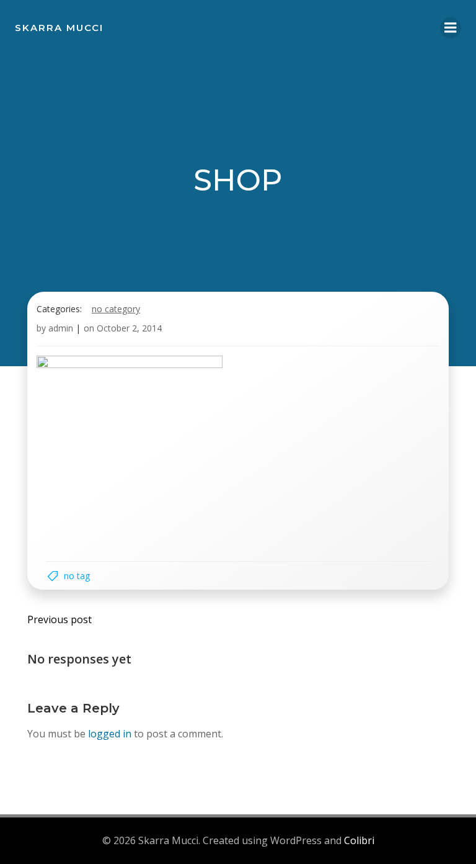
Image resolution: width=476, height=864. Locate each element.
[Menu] (450, 27)
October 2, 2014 (129, 328)
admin (60, 328)
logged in (109, 733)
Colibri (359, 840)
